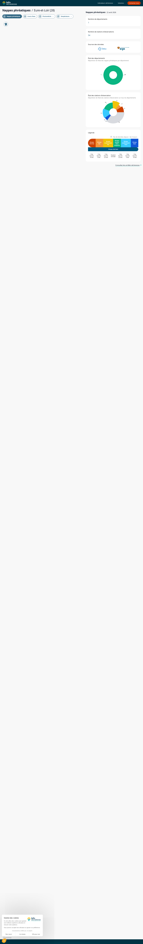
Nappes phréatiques (12, 16)
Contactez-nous (134, 3)
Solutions (121, 3)
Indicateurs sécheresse (106, 3)
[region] (42, 480)
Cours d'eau (29, 16)
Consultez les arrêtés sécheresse (127, 165)
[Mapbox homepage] (7, 937)
